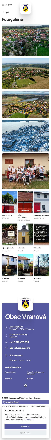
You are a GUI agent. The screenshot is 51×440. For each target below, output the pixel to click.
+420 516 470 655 (19, 342)
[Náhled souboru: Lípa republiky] (9, 238)
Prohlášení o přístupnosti (36, 406)
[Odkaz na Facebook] (25, 385)
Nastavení (30, 420)
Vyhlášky (8, 378)
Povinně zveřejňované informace (35, 373)
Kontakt (30, 378)
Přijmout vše (25, 427)
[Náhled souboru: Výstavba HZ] (9, 205)
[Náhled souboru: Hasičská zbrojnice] (41, 205)
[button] (7, 4)
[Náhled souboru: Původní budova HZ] (25, 206)
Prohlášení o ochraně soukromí (14, 406)
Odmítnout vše (25, 433)
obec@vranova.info (19, 348)
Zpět (7, 12)
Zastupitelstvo (10, 372)
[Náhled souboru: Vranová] (25, 238)
